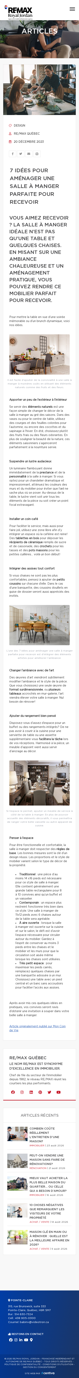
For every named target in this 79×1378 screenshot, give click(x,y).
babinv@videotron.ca (34, 1322)
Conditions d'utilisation (58, 1364)
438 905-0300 (25, 1318)
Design (19, 125)
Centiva (48, 1373)
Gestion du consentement (39, 1367)
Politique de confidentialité (22, 1364)
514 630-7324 (23, 1314)
